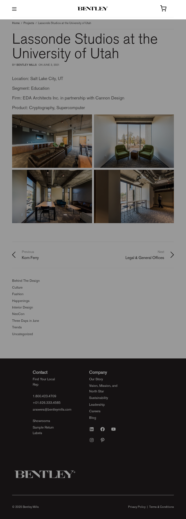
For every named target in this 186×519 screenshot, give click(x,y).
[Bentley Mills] (93, 9)
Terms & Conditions (161, 507)
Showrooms (41, 421)
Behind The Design (26, 281)
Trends (17, 327)
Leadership (97, 404)
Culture (17, 287)
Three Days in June (25, 321)
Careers (95, 411)
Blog (92, 418)
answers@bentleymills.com (52, 409)
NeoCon (18, 314)
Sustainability (98, 398)
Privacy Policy (137, 507)
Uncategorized (22, 334)
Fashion (17, 294)
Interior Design (22, 307)
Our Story (96, 379)
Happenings (21, 301)
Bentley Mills (26, 64)
